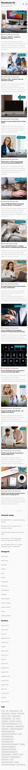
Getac (2, 573)
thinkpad (16, 762)
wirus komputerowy (21, 764)
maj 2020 (3, 697)
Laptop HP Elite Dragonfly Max (16, 729)
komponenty (12, 721)
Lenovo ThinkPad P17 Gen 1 (7, 741)
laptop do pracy (5, 729)
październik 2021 (5, 638)
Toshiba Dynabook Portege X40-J (8, 764)
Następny (20, 510)
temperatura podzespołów (7, 762)
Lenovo (20, 734)
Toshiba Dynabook (6, 615)
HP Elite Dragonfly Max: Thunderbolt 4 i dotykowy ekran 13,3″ (12, 453)
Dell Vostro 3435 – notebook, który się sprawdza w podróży (12, 79)
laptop (3, 726)
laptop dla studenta (20, 726)
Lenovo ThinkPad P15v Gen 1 (8, 739)
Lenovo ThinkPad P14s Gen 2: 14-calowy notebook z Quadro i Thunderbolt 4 (12, 204)
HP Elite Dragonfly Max (6, 718)
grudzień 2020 (5, 668)
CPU (7, 711)
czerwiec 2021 (5, 642)
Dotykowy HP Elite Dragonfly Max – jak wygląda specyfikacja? (12, 411)
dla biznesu (13, 713)
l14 (20, 723)
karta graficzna (5, 721)
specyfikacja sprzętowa (15, 757)
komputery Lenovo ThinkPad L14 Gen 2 (10, 723)
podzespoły (15, 754)
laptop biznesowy (10, 726)
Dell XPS (3, 569)
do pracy (3, 716)
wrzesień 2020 (5, 680)
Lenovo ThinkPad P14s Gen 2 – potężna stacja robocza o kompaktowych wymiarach (14, 246)
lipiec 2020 (4, 689)
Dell (21, 711)
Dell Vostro (22, 13)
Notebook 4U (8, 2)
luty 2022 (3, 634)
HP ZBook (3, 594)
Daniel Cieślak (16, 34)
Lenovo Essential (5, 598)
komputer (19, 721)
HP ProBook (21, 262)
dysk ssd (9, 716)
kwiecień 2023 (5, 625)
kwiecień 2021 (5, 651)
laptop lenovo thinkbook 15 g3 (8, 731)
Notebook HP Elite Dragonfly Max (8, 746)
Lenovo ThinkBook (20, 306)
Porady (3, 611)
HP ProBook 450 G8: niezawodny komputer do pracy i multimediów (13, 286)
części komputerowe (14, 711)
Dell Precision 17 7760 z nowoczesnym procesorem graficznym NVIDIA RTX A (12, 162)
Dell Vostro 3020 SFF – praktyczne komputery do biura (10, 37)
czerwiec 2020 (5, 693)
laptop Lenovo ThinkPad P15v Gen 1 (9, 734)
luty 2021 (3, 659)
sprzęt (11, 759)
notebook (22, 744)
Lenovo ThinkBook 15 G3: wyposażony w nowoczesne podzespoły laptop (13, 371)
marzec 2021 (4, 655)
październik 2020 (5, 676)
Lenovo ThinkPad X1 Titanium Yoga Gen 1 (10, 744)
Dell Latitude (4, 556)
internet (18, 718)
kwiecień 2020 (5, 701)
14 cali (3, 711)
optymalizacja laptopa (6, 754)
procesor (21, 754)
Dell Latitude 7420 (5, 713)
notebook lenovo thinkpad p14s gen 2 (9, 751)
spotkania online (5, 759)
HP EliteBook (4, 582)
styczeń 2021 (4, 663)
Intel (14, 718)
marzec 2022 (4, 630)
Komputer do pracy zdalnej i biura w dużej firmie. (13, 122)
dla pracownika (21, 713)
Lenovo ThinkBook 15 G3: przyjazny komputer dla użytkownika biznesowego (13, 331)
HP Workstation (5, 590)
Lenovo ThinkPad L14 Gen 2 (7, 736)
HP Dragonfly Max (16, 716)
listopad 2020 (4, 672)
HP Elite (23, 386)
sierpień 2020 (4, 685)
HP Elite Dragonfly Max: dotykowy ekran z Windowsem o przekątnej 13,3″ (13, 493)
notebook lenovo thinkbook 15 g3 (9, 749)
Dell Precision (21, 137)
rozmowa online (5, 757)
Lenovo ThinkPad (20, 179)
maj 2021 (3, 647)
